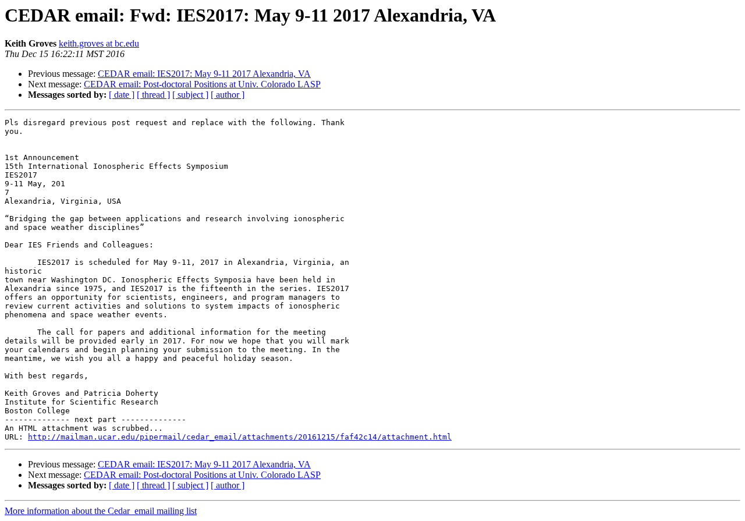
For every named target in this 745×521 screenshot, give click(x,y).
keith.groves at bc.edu (99, 43)
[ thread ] (153, 95)
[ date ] (121, 95)
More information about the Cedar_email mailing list (101, 511)
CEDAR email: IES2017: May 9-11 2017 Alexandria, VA (204, 74)
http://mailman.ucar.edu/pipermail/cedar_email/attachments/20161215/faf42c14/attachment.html (240, 437)
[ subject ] (190, 95)
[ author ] (227, 95)
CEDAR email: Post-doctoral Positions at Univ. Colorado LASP (202, 84)
